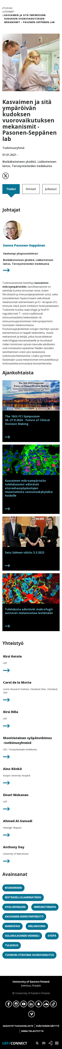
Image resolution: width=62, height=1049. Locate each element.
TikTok (53, 1005)
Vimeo (31, 1015)
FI (43, 1043)
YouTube (23, 1005)
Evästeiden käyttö (47, 1025)
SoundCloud (46, 1005)
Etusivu (7, 8)
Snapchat (38, 1005)
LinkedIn (31, 1005)
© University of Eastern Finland (31, 987)
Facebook (8, 1005)
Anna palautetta (32, 1031)
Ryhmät (9, 11)
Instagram (16, 1005)
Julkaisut (51, 189)
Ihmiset (31, 189)
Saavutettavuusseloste (18, 1025)
